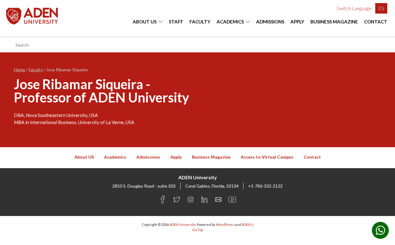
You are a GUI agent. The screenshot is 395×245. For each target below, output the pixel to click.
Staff (176, 21)
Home (19, 69)
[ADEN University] (32, 15)
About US (144, 21)
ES (381, 8)
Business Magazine (334, 21)
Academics (230, 21)
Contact (375, 21)
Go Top (197, 230)
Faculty (199, 21)
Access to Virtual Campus (267, 157)
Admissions (270, 21)
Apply (297, 21)
